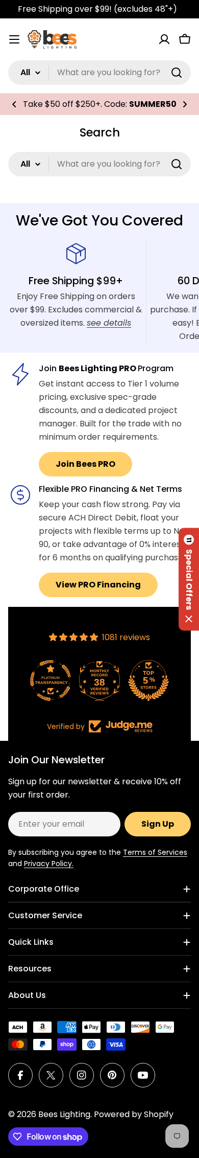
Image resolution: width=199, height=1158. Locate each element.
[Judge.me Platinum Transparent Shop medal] (50, 680)
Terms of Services (155, 852)
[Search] (176, 72)
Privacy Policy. (48, 863)
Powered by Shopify (133, 1114)
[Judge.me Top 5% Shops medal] (148, 680)
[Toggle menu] (14, 39)
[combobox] (99, 72)
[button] (14, 104)
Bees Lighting (64, 1114)
